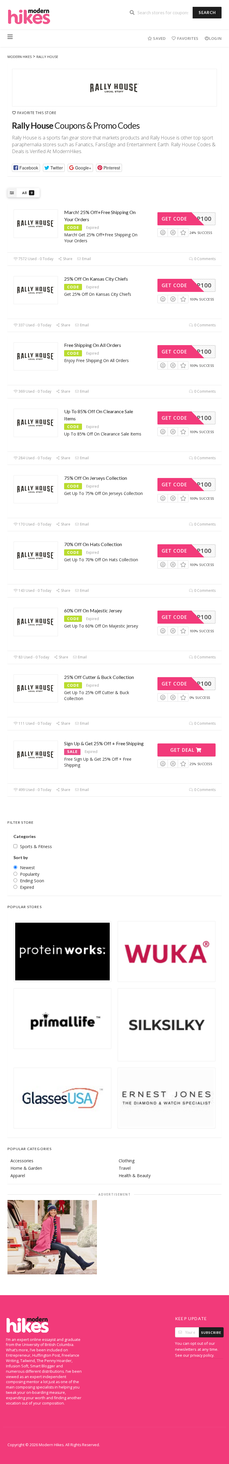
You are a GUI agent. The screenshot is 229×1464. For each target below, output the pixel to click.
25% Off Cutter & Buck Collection (99, 677)
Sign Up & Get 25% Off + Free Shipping (104, 743)
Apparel (17, 1175)
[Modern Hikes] (28, 15)
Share (67, 258)
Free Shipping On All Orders (92, 345)
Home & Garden (26, 1168)
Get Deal (183, 750)
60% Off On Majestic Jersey (93, 610)
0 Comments (204, 258)
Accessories (21, 1160)
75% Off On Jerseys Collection (95, 478)
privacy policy (201, 1355)
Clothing (126, 1160)
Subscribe (211, 1332)
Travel (125, 1168)
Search (207, 12)
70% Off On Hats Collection (93, 544)
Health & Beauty (135, 1175)
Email (86, 258)
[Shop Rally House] (114, 88)
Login (215, 38)
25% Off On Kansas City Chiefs (96, 279)
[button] (26, 168)
